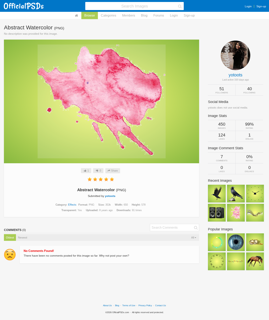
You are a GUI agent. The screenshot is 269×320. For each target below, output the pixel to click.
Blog (144, 15)
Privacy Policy (145, 305)
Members (128, 15)
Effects (72, 204)
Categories (108, 15)
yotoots (110, 196)
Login (248, 6)
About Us (107, 305)
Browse (89, 15)
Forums (158, 15)
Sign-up (261, 6)
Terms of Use (128, 305)
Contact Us (160, 305)
